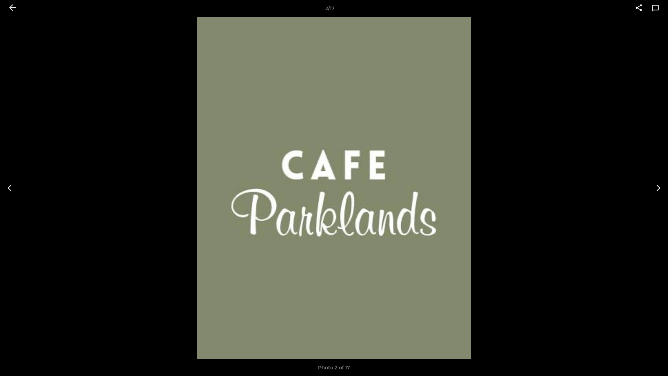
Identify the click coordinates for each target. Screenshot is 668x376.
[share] (639, 8)
